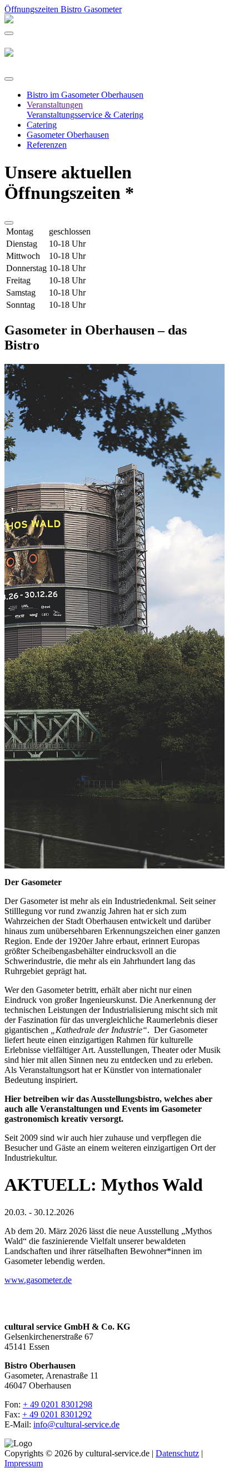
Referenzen (47, 144)
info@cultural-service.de (76, 1424)
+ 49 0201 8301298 (57, 1404)
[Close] (8, 79)
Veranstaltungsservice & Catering (85, 114)
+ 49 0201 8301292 (57, 1414)
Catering (42, 124)
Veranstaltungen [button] (55, 104)
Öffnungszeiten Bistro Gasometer (63, 9)
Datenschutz (177, 1453)
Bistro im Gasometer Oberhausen (85, 94)
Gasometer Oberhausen (68, 134)
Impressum (23, 1463)
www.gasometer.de (38, 1280)
